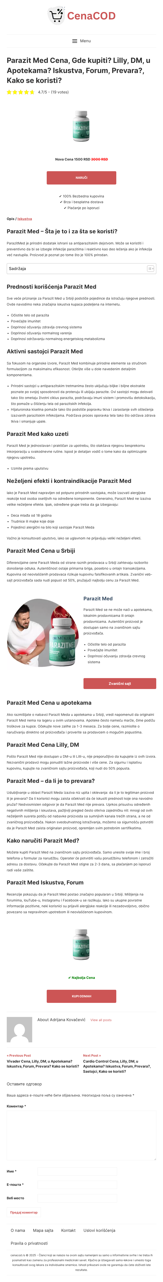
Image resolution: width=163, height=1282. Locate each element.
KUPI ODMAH (81, 996)
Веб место (15, 1198)
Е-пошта (15, 1185)
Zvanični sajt (120, 683)
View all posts (101, 1020)
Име (12, 1171)
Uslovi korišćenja (99, 1230)
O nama (18, 1230)
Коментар (16, 1106)
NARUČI (81, 178)
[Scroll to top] (156, 1275)
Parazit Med (98, 599)
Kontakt (68, 1230)
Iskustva (24, 219)
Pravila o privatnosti (29, 1243)
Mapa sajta (43, 1230)
